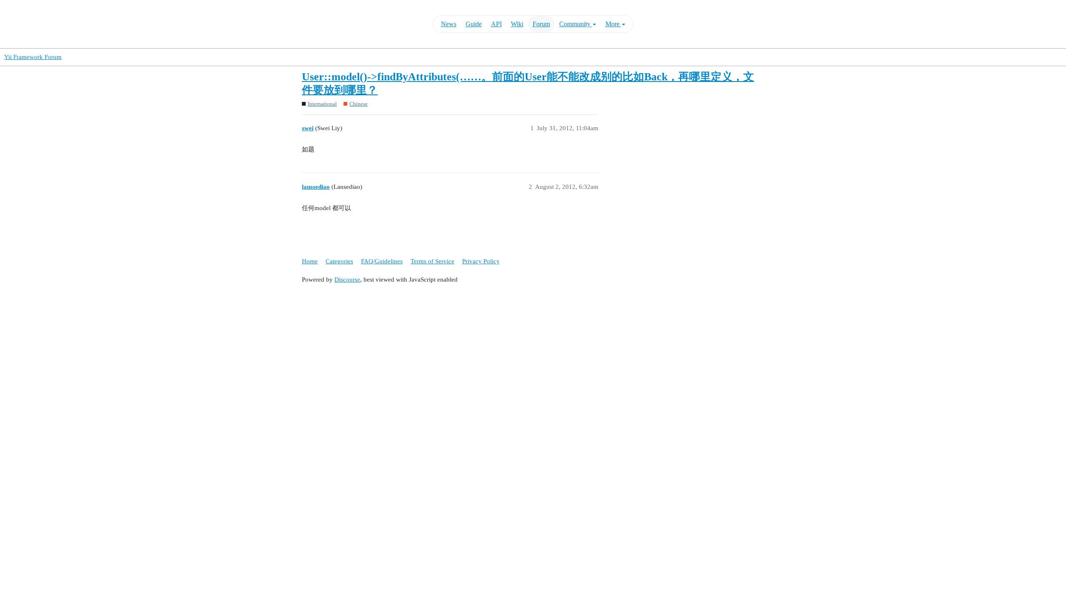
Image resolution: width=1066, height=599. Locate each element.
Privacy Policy (481, 261)
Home (310, 261)
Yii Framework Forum (33, 57)
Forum (541, 23)
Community (575, 23)
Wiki (517, 23)
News (448, 23)
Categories (339, 261)
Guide (474, 23)
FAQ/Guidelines (382, 261)
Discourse (347, 279)
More (613, 23)
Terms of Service (432, 261)
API (496, 23)
